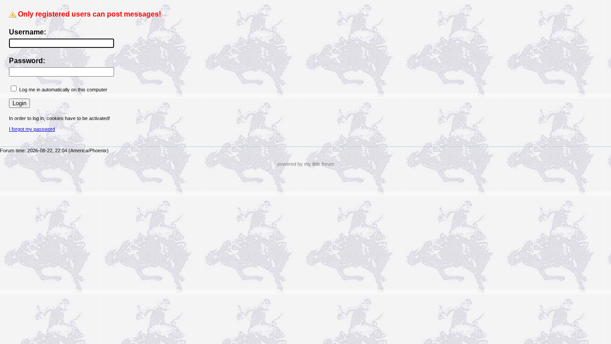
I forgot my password (32, 129)
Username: (27, 32)
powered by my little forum (305, 164)
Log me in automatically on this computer (63, 89)
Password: (27, 60)
